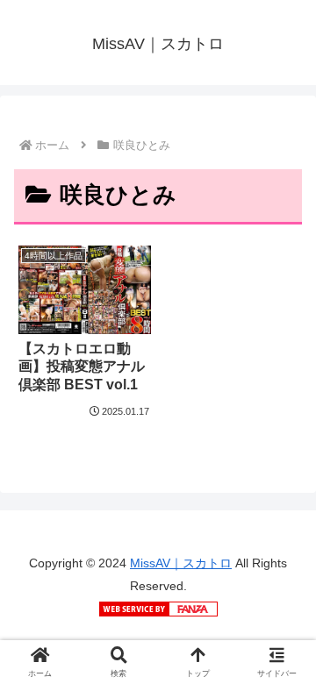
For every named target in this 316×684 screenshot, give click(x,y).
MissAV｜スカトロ (181, 563)
